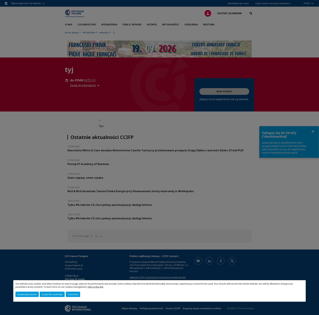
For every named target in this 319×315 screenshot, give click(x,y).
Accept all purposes (27, 294)
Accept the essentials (52, 294)
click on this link (95, 286)
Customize (73, 294)
